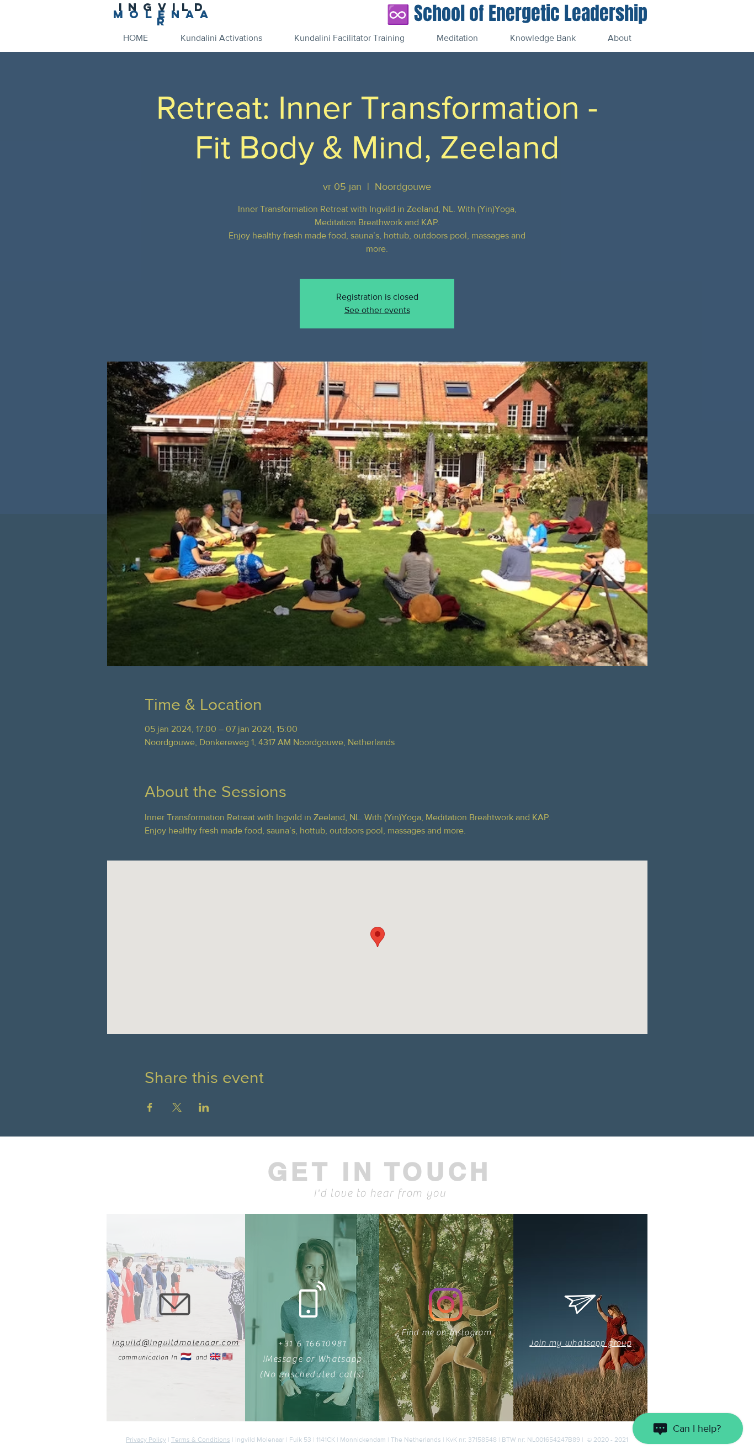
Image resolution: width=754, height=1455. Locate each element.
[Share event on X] (177, 1107)
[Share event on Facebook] (150, 1107)
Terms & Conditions (200, 1439)
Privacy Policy (146, 1439)
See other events (377, 310)
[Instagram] (446, 1304)
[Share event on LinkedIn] (204, 1107)
